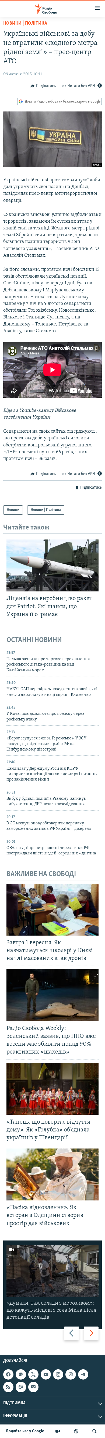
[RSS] (8, 1387)
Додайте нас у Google (25, 1431)
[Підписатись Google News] (21, 1374)
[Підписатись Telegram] (83, 1374)
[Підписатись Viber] (70, 1374)
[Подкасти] (76, 1431)
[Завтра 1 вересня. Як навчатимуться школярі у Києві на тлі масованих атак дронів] (52, 910)
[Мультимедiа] (58, 1431)
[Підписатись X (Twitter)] (33, 1374)
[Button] (43, 86)
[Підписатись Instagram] (58, 1374)
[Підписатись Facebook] (8, 1374)
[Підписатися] (33, 1387)
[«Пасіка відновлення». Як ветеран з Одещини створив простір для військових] (52, 1174)
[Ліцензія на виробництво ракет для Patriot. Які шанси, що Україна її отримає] (52, 565)
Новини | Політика (25, 23)
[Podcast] (21, 1387)
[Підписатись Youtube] (46, 1374)
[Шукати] (94, 1431)
